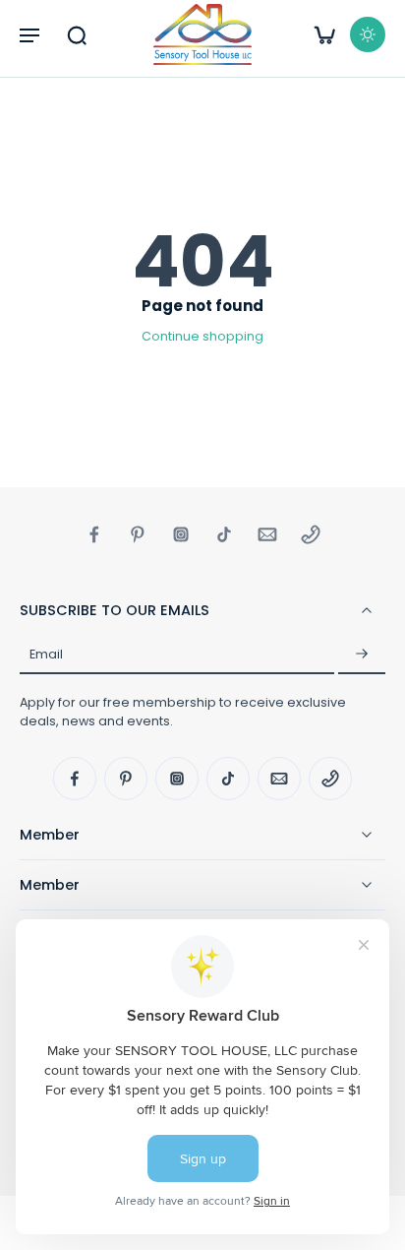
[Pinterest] (137, 534)
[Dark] (367, 34)
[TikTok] (224, 534)
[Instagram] (180, 534)
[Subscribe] (361, 654)
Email (46, 654)
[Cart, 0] (324, 34)
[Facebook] (94, 534)
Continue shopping (202, 336)
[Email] (267, 534)
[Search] (76, 34)
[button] (29, 34)
